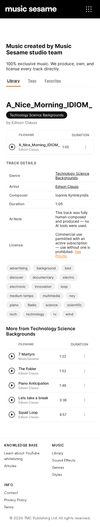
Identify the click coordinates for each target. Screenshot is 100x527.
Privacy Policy (15, 500)
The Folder (27, 368)
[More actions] (85, 147)
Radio (32, 305)
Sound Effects (63, 460)
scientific (74, 305)
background (46, 268)
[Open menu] (89, 9)
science (52, 305)
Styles (57, 474)
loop (64, 286)
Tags (32, 80)
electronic (18, 286)
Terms (9, 507)
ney (72, 296)
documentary (43, 277)
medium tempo (22, 296)
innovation (43, 286)
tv (54, 314)
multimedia (51, 296)
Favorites (53, 80)
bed (68, 268)
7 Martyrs (26, 354)
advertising (18, 268)
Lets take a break (33, 398)
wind (69, 314)
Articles (10, 466)
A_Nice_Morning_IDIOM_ (39, 145)
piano (14, 305)
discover (16, 277)
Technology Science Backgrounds (37, 115)
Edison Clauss (66, 186)
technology (35, 314)
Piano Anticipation (33, 383)
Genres (58, 467)
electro (68, 277)
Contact (11, 492)
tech (13, 314)
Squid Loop (28, 412)
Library (13, 80)
